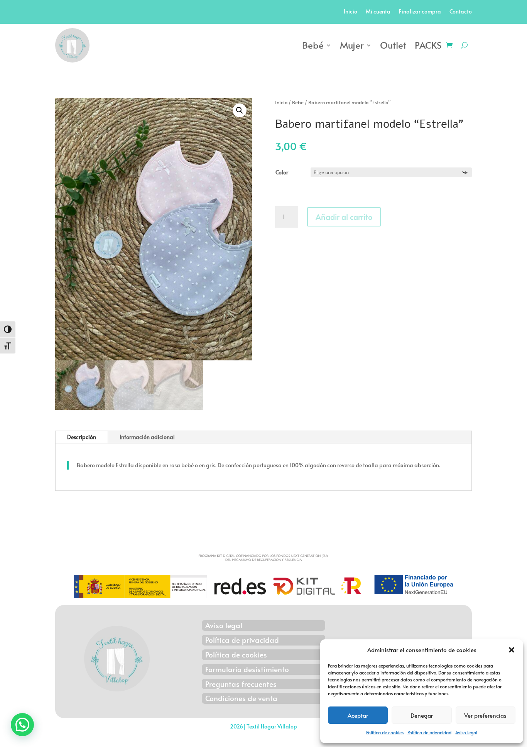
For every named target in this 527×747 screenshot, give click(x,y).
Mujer (352, 45)
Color (281, 172)
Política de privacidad (429, 732)
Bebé (313, 45)
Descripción (81, 437)
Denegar (421, 715)
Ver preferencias (485, 715)
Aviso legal (466, 732)
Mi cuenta (378, 12)
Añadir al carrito (344, 216)
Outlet (393, 45)
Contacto (460, 12)
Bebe (298, 102)
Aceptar (358, 715)
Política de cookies (385, 732)
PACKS (428, 45)
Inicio (350, 12)
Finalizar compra (420, 12)
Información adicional (147, 437)
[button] (511, 650)
